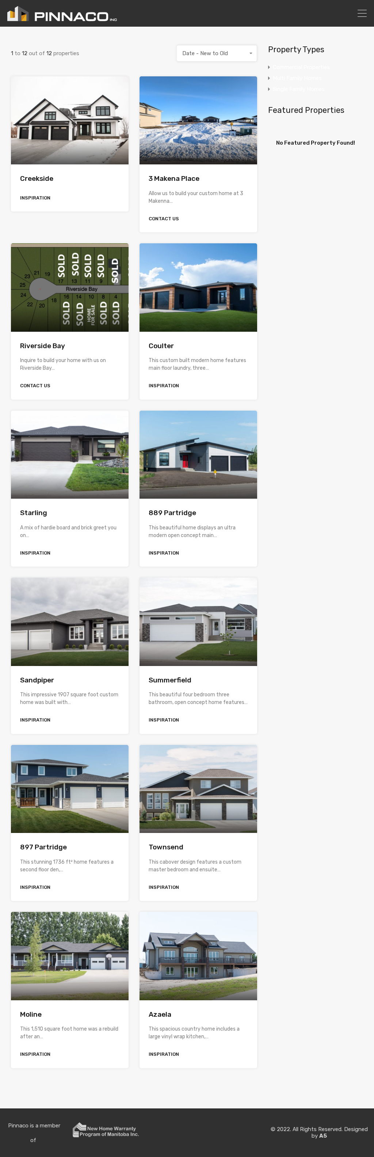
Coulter (161, 346)
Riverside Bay (42, 346)
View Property (69, 147)
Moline (31, 1014)
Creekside (36, 178)
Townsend (166, 847)
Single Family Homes (299, 89)
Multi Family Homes (297, 78)
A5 (323, 1136)
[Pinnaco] (62, 18)
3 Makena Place (174, 178)
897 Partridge (43, 847)
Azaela (160, 1014)
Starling (33, 513)
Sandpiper (37, 680)
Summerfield (170, 680)
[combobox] (217, 53)
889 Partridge (172, 513)
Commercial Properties (301, 67)
